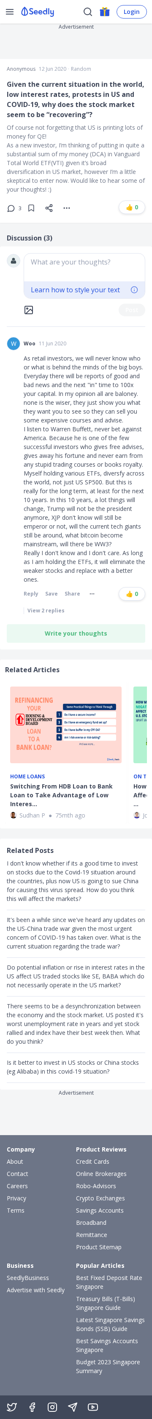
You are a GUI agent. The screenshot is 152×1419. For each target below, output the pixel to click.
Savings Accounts (100, 1210)
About (15, 1161)
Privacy (16, 1198)
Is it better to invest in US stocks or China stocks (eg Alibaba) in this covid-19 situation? (73, 1066)
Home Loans (27, 776)
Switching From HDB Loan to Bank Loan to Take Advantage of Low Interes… (61, 795)
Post (131, 310)
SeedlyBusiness (28, 1278)
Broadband (91, 1223)
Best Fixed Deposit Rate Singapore (109, 1282)
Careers (17, 1186)
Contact (17, 1174)
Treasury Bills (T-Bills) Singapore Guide (105, 1303)
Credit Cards (92, 1161)
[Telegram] (73, 1407)
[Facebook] (32, 1407)
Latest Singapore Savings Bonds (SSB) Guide (110, 1324)
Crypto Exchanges (100, 1198)
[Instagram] (52, 1407)
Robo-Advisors (96, 1186)
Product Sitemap (99, 1247)
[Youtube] (93, 1407)
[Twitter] (12, 1407)
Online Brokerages (101, 1174)
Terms (15, 1210)
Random (81, 69)
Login (132, 12)
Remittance (91, 1235)
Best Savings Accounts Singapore (107, 1345)
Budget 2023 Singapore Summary (108, 1366)
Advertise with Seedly (36, 1290)
